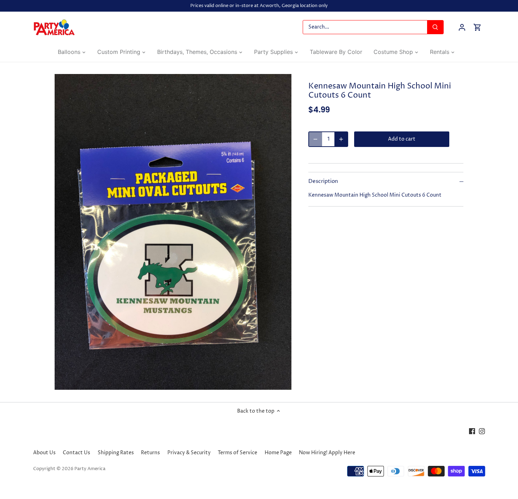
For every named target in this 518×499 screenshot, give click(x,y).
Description (323, 181)
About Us (44, 452)
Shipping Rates (116, 452)
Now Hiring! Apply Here (327, 452)
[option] (173, 232)
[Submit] (435, 27)
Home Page (278, 452)
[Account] (462, 27)
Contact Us (76, 452)
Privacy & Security (189, 452)
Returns (150, 452)
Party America (89, 469)
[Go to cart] (477, 27)
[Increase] (341, 139)
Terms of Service (237, 452)
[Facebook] (472, 431)
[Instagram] (482, 431)
